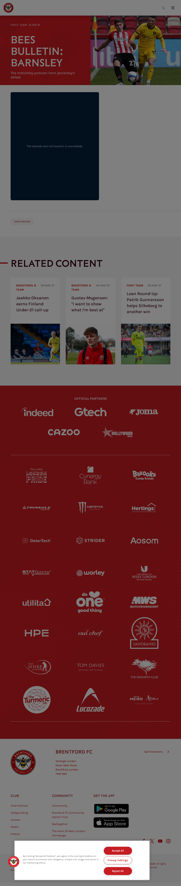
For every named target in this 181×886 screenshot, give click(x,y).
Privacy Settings (118, 860)
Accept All (118, 850)
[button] (13, 861)
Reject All (118, 871)
